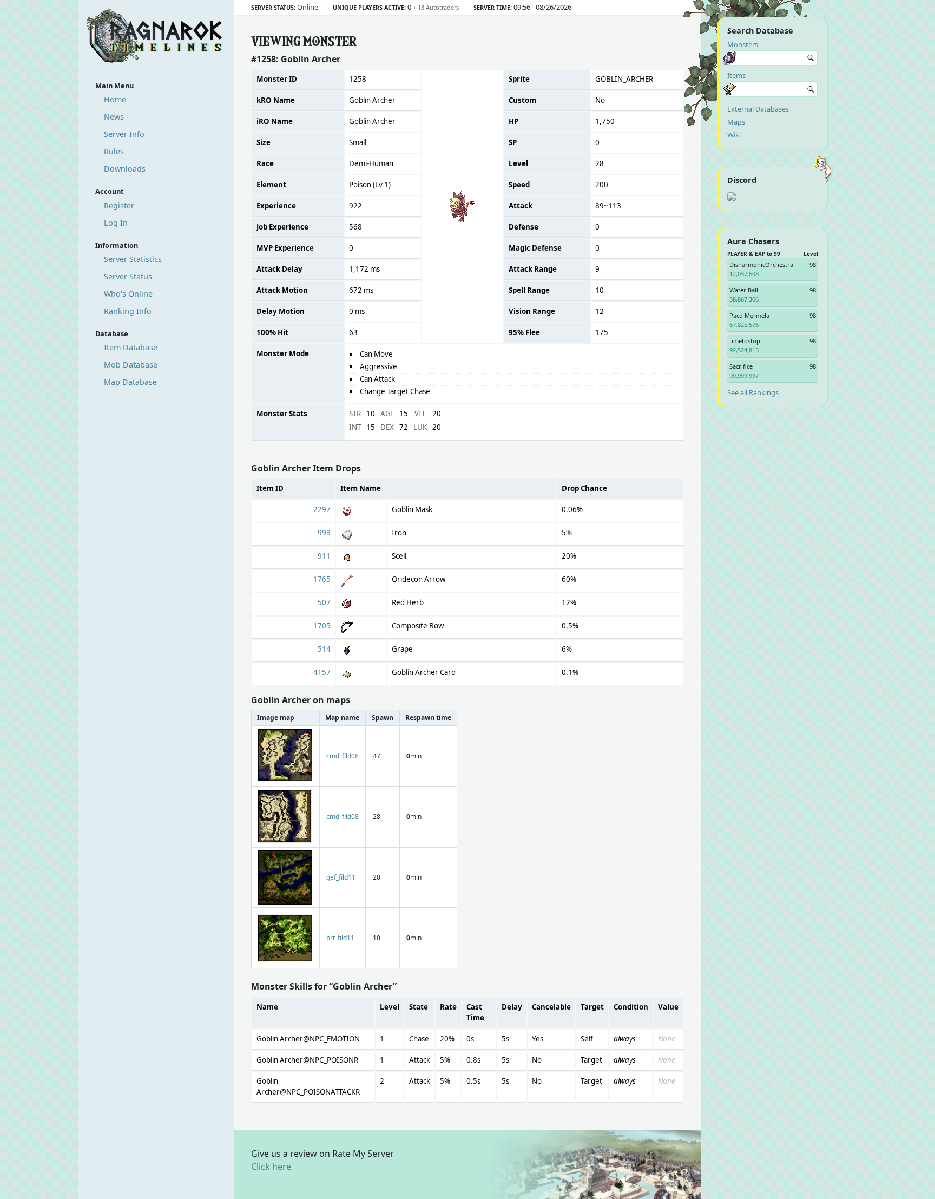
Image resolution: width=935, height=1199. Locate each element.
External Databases (758, 109)
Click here (271, 1166)
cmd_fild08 (342, 816)
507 (324, 602)
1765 (322, 579)
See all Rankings (753, 392)
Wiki (734, 135)
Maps (736, 122)
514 (324, 649)
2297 (322, 509)
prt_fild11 (340, 937)
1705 (322, 626)
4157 (322, 672)
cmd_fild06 (342, 756)
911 (324, 556)
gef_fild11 (340, 877)
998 (324, 533)
